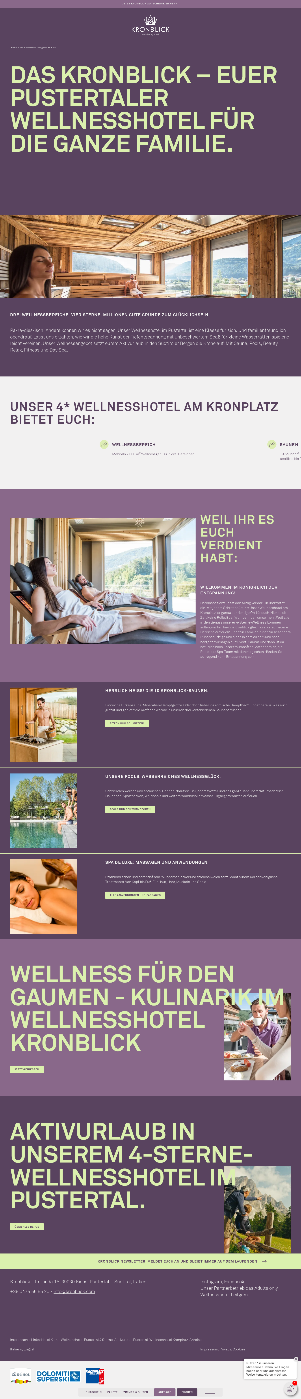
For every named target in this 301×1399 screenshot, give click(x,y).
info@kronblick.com (74, 1291)
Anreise (196, 1340)
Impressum (209, 1349)
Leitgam (239, 1294)
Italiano (16, 1349)
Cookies (239, 1349)
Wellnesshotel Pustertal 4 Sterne (87, 1340)
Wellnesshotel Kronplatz (168, 1340)
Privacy (225, 1349)
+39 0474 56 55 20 (29, 1291)
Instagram (211, 1281)
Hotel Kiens (50, 1340)
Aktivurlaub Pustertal (131, 1340)
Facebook (234, 1281)
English (29, 1349)
